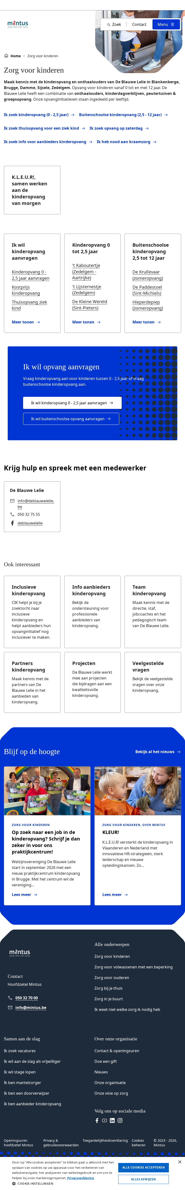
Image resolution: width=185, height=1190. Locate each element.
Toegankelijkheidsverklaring (105, 1140)
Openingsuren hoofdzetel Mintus (18, 1142)
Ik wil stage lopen (20, 1072)
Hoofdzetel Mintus (25, 984)
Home (16, 56)
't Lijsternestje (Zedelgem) (86, 289)
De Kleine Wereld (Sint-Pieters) (89, 304)
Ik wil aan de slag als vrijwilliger (32, 1061)
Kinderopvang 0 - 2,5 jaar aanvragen (30, 275)
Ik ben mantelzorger (22, 1082)
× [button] (179, 1162)
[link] (32, 322)
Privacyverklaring (80, 1178)
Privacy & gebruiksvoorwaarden (61, 1142)
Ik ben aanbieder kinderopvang (32, 1103)
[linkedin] (112, 1120)
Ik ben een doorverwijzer (26, 1093)
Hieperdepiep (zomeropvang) (147, 305)
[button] (63, 1183)
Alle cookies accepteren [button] (143, 1167)
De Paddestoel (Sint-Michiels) (147, 290)
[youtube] (104, 1120)
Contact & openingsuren (116, 1050)
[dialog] (92, 1173)
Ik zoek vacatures (20, 1050)
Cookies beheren (138, 1142)
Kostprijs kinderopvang (26, 290)
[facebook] (96, 1120)
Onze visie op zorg (111, 1093)
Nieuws (101, 1072)
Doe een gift (105, 1061)
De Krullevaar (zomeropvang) (147, 275)
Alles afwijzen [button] (143, 1179)
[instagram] (120, 1120)
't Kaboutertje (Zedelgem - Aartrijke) (86, 271)
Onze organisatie (110, 1082)
